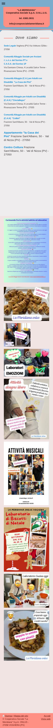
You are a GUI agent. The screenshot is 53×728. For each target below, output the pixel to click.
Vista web (45, 719)
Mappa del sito (21, 716)
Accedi (47, 716)
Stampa (8, 716)
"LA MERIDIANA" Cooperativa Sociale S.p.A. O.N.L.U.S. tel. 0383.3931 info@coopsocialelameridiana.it (26, 17)
